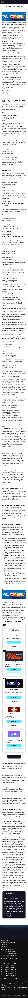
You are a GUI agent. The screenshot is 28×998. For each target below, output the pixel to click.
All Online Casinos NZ (7, 949)
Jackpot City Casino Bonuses (9, 278)
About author (8, 896)
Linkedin (6, 916)
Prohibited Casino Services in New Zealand (14, 982)
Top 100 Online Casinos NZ (9, 959)
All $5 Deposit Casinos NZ (8, 971)
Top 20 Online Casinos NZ (8, 955)
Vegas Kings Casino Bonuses (9, 280)
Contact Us (4, 944)
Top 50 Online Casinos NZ (8, 957)
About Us (3, 939)
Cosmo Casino (6, 90)
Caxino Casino (5, 94)
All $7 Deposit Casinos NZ (8, 973)
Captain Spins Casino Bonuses (10, 282)
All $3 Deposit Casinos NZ (8, 968)
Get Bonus (14, 642)
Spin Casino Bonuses (7, 277)
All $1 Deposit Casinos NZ (8, 964)
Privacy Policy (5, 941)
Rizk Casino (5, 89)
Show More (14, 756)
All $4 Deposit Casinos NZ (8, 969)
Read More (14, 646)
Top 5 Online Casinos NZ (8, 951)
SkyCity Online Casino (7, 87)
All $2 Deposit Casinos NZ (8, 966)
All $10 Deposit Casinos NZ (9, 977)
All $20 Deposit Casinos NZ (9, 979)
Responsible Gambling (8, 943)
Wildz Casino (5, 92)
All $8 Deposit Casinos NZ (8, 975)
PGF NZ (3, 946)
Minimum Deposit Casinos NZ (9, 962)
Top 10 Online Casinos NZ (8, 953)
